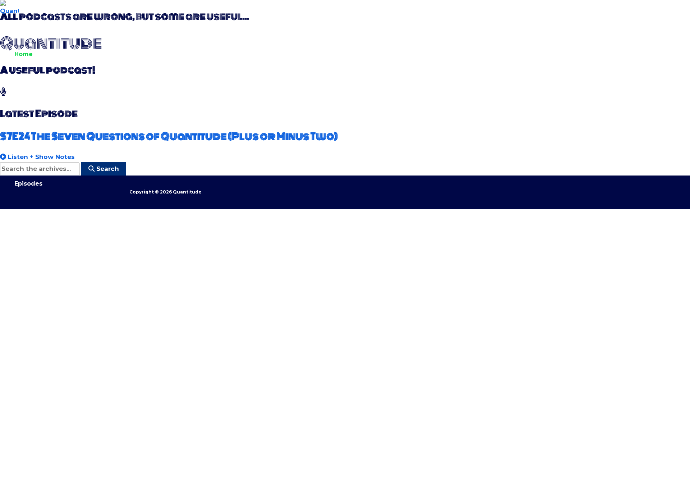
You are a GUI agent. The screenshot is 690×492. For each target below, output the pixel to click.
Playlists (27, 248)
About (23, 118)
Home (23, 54)
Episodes (28, 183)
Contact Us (31, 377)
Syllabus (27, 313)
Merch (24, 442)
